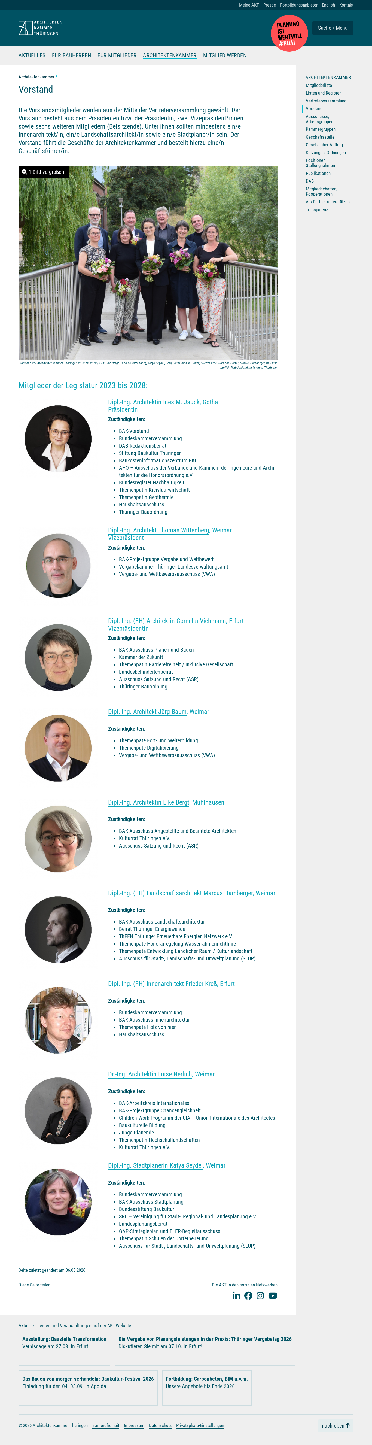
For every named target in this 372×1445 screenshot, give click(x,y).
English (328, 5)
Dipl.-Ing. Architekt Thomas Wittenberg (158, 530)
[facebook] (248, 1295)
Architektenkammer (170, 56)
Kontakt (346, 5)
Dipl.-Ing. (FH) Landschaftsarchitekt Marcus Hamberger (180, 893)
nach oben (333, 1425)
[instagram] (260, 1295)
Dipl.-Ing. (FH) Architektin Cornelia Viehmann (167, 621)
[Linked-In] (236, 1295)
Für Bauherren (71, 56)
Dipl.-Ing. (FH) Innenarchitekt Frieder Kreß (162, 984)
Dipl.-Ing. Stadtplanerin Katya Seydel (155, 1165)
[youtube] (273, 1295)
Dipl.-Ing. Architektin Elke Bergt (148, 802)
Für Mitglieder (116, 56)
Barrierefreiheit (105, 1425)
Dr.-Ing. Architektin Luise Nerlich (150, 1074)
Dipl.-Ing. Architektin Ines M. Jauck (154, 402)
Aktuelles (32, 56)
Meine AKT (249, 5)
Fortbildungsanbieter (299, 5)
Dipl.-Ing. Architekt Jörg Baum (147, 711)
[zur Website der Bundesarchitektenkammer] (289, 33)
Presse (269, 5)
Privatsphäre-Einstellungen (200, 1425)
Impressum (134, 1425)
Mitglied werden (225, 56)
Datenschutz (160, 1425)
